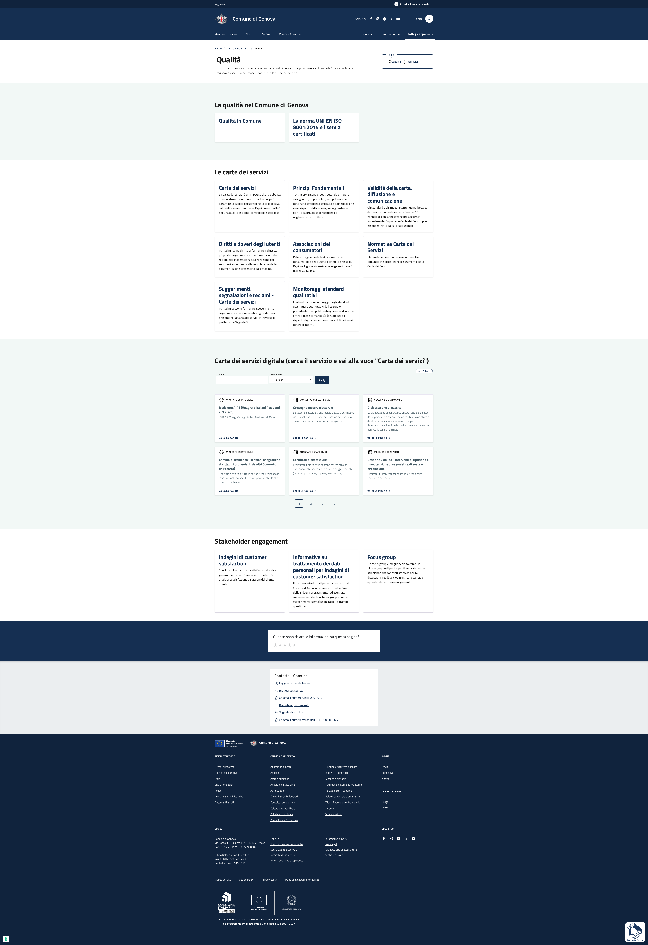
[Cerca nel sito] (429, 19)
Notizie (385, 779)
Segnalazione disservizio (283, 850)
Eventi (385, 808)
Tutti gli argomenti (420, 34)
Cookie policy (246, 880)
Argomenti (276, 374)
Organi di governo (224, 767)
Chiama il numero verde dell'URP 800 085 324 (308, 720)
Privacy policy (269, 880)
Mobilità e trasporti (335, 779)
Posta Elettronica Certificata (230, 859)
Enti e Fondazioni (224, 785)
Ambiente (275, 773)
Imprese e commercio (337, 773)
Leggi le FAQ (277, 839)
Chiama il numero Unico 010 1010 (300, 697)
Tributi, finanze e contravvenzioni (343, 802)
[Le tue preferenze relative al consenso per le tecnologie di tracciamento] (6, 939)
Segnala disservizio (291, 712)
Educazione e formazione (284, 820)
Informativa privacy (336, 839)
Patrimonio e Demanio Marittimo (343, 785)
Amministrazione (226, 34)
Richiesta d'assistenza (282, 855)
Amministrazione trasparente (286, 860)
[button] (424, 371)
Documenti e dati (224, 802)
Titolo (221, 374)
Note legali (331, 844)
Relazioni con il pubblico (338, 791)
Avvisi (385, 767)
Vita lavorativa (333, 814)
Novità (250, 34)
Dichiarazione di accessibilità (341, 850)
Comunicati (388, 773)
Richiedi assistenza (291, 690)
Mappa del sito (223, 880)
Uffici (217, 779)
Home (218, 48)
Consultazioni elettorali (283, 802)
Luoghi (385, 802)
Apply (322, 380)
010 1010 (239, 863)
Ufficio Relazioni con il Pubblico (232, 855)
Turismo (329, 808)
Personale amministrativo (229, 796)
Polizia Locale (391, 34)
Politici (218, 791)
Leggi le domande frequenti (296, 683)
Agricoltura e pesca (281, 767)
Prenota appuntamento (294, 705)
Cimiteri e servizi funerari (284, 796)
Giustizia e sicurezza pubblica (341, 767)
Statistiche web (334, 855)
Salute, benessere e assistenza (342, 796)
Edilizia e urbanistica (281, 814)
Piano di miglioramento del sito (302, 880)
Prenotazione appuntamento (286, 844)
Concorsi (368, 34)
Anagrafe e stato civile (282, 785)
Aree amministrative (226, 773)
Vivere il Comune (290, 34)
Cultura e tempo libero (282, 808)
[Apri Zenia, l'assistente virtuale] (635, 932)
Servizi (266, 34)
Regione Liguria (222, 4)
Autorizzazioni (278, 791)
